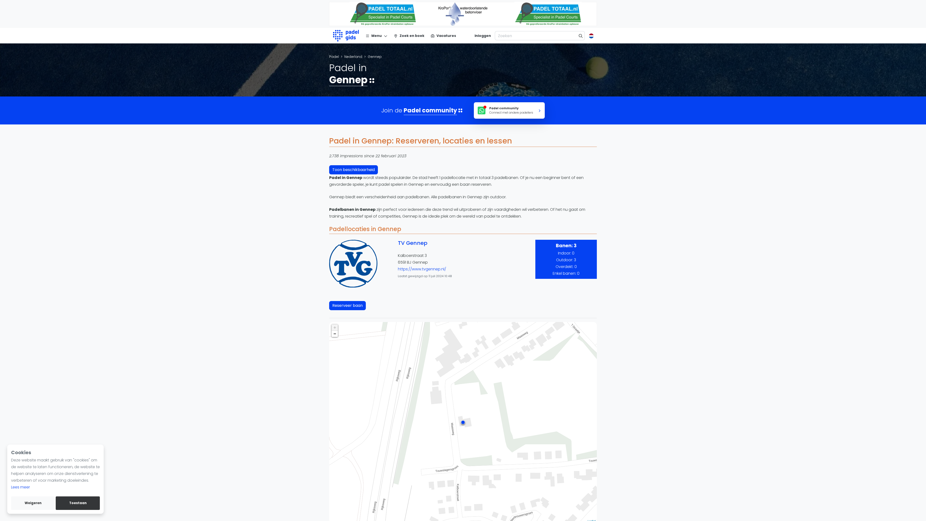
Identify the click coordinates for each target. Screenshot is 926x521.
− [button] (335, 333)
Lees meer (20, 487)
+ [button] (335, 327)
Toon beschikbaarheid (353, 169)
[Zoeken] (581, 35)
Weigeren (33, 503)
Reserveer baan (347, 305)
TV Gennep (412, 243)
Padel (334, 56)
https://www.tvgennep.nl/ (422, 269)
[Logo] (346, 35)
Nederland (353, 56)
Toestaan (78, 503)
